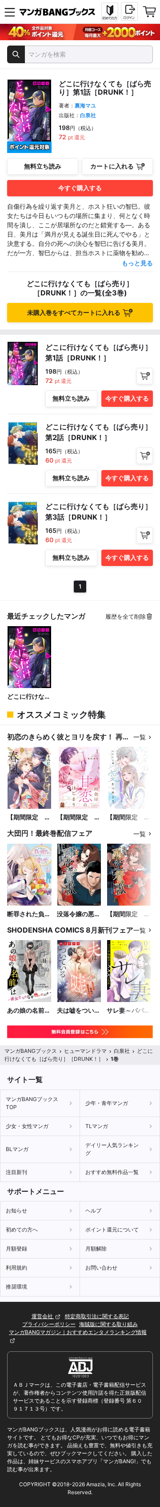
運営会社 (43, 1316)
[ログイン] (129, 11)
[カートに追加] (144, 376)
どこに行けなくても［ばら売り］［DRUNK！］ (29, 696)
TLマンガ (96, 1126)
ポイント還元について (112, 1229)
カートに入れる (112, 166)
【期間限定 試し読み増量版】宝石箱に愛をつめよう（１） (128, 817)
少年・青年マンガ (106, 1103)
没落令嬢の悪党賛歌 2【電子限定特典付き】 (78, 914)
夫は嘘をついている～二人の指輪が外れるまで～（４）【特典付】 (78, 1010)
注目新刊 (16, 1172)
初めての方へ (22, 1229)
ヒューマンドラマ (85, 1051)
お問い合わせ (101, 1267)
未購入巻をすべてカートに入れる (73, 312)
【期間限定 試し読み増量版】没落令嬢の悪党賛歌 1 (128, 914)
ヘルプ (93, 1210)
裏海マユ (85, 105)
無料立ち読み (42, 166)
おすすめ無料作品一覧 (112, 1172)
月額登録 (16, 1248)
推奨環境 (16, 1286)
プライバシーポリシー (49, 1324)
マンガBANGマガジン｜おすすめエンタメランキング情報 (78, 1332)
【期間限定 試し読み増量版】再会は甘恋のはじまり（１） (78, 817)
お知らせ (16, 1210)
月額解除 (96, 1248)
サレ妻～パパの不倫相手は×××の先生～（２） (129, 1010)
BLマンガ (17, 1149)
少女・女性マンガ (27, 1126)
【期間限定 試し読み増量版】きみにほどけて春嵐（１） (29, 817)
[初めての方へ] (110, 12)
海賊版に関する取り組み (108, 1324)
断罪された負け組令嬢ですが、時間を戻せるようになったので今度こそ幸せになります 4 (29, 914)
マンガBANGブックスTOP (32, 1103)
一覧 (139, 737)
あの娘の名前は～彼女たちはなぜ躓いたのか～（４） (29, 1010)
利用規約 (16, 1267)
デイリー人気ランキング (112, 1149)
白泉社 (88, 115)
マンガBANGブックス (30, 1051)
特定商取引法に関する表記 (97, 1316)
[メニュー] (10, 12)
